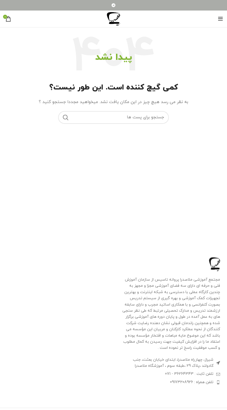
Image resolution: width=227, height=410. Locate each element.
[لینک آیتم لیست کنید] (170, 374)
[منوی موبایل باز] (220, 18)
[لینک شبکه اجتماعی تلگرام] (113, 5)
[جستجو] (66, 117)
